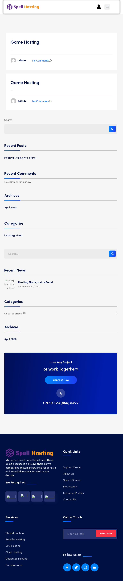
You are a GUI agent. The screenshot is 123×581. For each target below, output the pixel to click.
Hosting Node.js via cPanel (20, 157)
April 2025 (10, 207)
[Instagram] (85, 567)
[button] (107, 7)
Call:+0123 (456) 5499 (60, 403)
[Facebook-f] (67, 567)
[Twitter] (76, 567)
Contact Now (61, 379)
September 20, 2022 (28, 286)
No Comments (40, 60)
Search (8, 119)
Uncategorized (13, 235)
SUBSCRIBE (106, 533)
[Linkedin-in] (94, 567)
